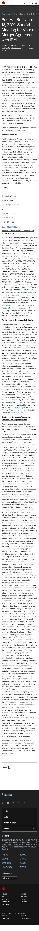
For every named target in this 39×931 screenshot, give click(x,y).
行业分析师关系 (7, 867)
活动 (3, 897)
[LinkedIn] (3, 804)
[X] (18, 804)
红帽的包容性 (6, 902)
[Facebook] (13, 804)
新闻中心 (23, 855)
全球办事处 (24, 897)
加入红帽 (23, 867)
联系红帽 (4, 899)
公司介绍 (5, 855)
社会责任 (23, 863)
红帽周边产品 (25, 902)
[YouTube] (8, 804)
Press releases (7, 14)
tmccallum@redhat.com (11, 226)
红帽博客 (23, 899)
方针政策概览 (6, 918)
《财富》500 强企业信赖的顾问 (12, 845)
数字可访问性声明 (26, 918)
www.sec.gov (31, 292)
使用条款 (23, 916)
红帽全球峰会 (6, 904)
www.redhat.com (8, 305)
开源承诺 (23, 859)
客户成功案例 (6, 863)
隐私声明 (4, 916)
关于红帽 (4, 894)
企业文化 (5, 859)
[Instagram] (24, 804)
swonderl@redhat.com (10, 205)
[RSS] (9, 767)
